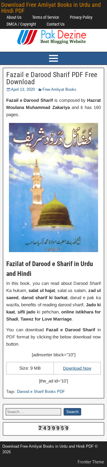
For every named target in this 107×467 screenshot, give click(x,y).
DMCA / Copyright (21, 24)
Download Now (77, 368)
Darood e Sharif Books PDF (41, 391)
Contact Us (55, 24)
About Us (14, 17)
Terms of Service (45, 17)
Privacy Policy (81, 17)
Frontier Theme (91, 462)
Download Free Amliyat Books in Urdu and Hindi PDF (51, 7)
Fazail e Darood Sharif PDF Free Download (51, 78)
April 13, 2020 (23, 89)
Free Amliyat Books (59, 89)
